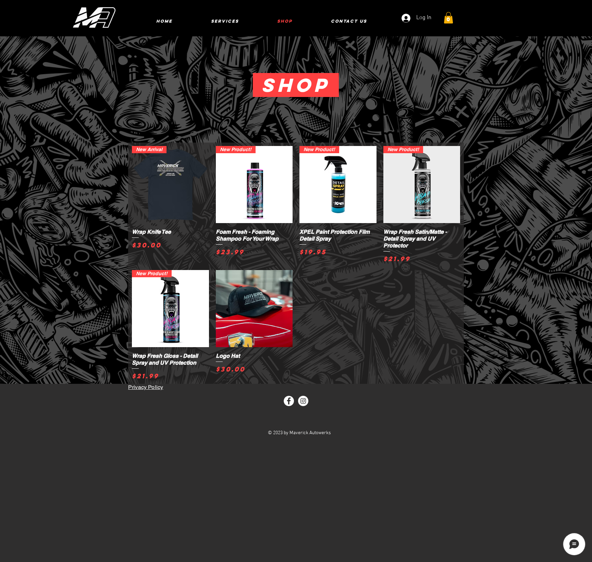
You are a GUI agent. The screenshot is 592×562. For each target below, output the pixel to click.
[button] (448, 17)
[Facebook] (289, 401)
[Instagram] (303, 401)
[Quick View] (254, 308)
